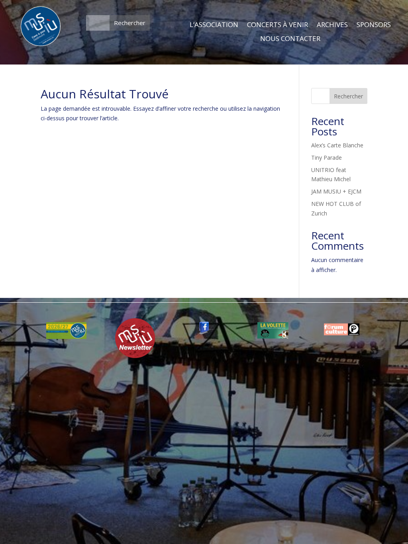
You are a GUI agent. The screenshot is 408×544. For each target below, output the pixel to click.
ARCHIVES (332, 25)
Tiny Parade (326, 157)
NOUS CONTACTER (290, 39)
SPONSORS (374, 25)
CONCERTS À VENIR (277, 25)
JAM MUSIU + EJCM (336, 191)
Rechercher (348, 96)
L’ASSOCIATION (214, 25)
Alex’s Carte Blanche (337, 145)
